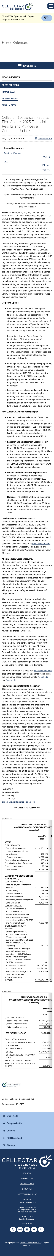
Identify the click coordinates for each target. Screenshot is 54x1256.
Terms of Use (27, 1178)
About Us (27, 1173)
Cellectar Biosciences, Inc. (30, 1243)
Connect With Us (27, 1168)
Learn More (46, 18)
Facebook (10, 680)
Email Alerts (9, 105)
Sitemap (9, 1145)
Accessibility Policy (27, 1194)
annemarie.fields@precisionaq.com (19, 802)
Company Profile (12, 1123)
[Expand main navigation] (50, 6)
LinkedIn (44, 677)
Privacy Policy (27, 1184)
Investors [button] (29, 65)
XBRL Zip (46, 170)
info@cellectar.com (27, 1219)
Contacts (9, 1130)
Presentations (10, 98)
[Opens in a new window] (13, 1229)
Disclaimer (27, 1189)
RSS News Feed (12, 1138)
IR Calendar (8, 92)
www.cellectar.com (41, 543)
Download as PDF (45, 139)
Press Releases (10, 85)
